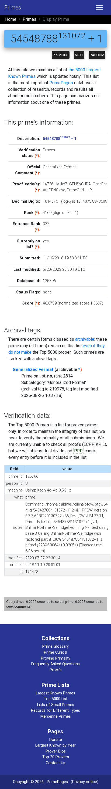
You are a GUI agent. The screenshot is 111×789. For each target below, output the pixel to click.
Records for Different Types (55, 710)
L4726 (48, 184)
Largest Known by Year (55, 745)
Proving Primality (55, 658)
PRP (78, 450)
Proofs (56, 670)
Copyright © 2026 (28, 782)
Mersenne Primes (55, 716)
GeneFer (99, 184)
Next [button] (79, 55)
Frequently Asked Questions (55, 664)
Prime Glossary (55, 646)
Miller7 (61, 184)
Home (10, 19)
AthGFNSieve (54, 190)
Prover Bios (56, 751)
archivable (84, 339)
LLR (89, 190)
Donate (55, 739)
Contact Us (55, 763)
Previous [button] (60, 55)
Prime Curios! (55, 652)
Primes (12, 7)
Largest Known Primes (55, 693)
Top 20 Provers (55, 757)
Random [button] (97, 55)
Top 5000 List (55, 699)
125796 (49, 281)
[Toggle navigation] (99, 7)
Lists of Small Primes (55, 705)
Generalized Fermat (33, 369)
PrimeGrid (75, 190)
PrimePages (61, 82)
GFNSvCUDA (80, 184)
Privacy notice (84, 782)
